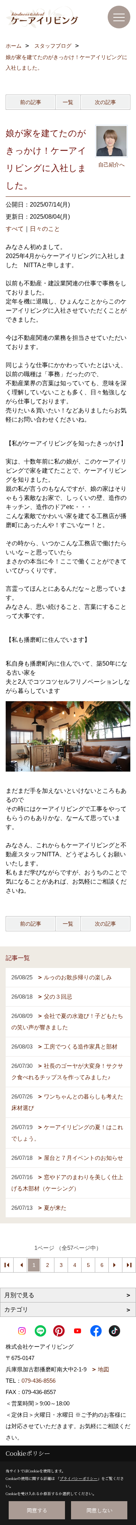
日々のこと (45, 229)
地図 (103, 1369)
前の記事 (30, 102)
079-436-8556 (39, 1380)
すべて (15, 229)
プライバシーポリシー (78, 1478)
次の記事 (105, 102)
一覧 (68, 102)
